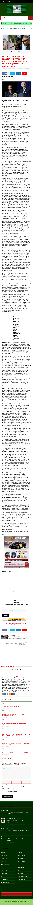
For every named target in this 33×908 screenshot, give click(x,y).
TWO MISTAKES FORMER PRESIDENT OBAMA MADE (15, 644)
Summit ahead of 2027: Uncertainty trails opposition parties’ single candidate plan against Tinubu (16, 578)
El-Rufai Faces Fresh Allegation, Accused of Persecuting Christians (13, 715)
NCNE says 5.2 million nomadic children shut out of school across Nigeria (15, 724)
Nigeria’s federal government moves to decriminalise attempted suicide (16, 744)
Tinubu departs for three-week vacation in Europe (14, 588)
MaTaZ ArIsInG (8, 79)
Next (21, 642)
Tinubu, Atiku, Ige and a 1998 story (12, 575)
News (19, 867)
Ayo (8, 68)
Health (2, 861)
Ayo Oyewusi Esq (10, 818)
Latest (19, 864)
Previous (12, 635)
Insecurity (20, 861)
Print (25, 70)
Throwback (3, 879)
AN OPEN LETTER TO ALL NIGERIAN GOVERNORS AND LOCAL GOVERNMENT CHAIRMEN (16, 735)
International (4, 864)
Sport (19, 873)
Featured (3, 858)
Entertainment (21, 855)
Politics (2, 873)
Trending (20, 879)
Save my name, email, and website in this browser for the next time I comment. (15, 787)
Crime (19, 852)
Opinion (2, 870)
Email (29, 70)
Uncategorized (4, 882)
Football (20, 858)
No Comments (26, 68)
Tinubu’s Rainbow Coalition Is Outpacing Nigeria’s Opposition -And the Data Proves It (15, 582)
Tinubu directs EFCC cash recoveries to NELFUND (15, 752)
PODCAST (20, 870)
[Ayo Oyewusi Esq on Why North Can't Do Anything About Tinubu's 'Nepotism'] (3, 820)
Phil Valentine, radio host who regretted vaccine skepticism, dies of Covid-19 (19, 637)
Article (21, 68)
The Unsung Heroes (22, 876)
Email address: (6, 608)
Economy (3, 855)
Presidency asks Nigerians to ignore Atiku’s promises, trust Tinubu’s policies (14, 585)
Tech (2, 876)
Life (1, 867)
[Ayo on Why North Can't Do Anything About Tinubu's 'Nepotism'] (3, 811)
